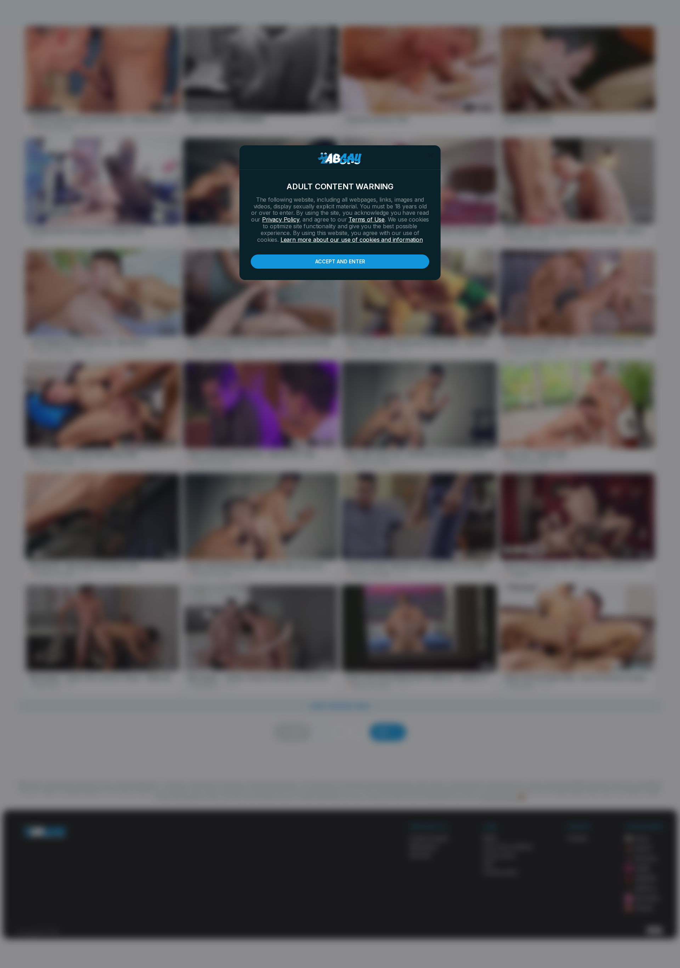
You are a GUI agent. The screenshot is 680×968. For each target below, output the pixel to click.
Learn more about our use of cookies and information (351, 239)
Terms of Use (366, 219)
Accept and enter (340, 261)
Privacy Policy (280, 219)
